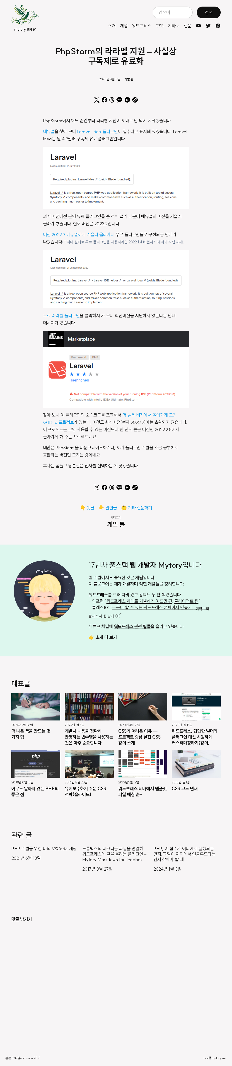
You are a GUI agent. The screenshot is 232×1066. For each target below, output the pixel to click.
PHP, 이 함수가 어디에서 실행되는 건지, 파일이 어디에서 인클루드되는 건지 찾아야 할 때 (184, 854)
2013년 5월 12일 (128, 782)
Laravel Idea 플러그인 (97, 131)
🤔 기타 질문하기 (136, 508)
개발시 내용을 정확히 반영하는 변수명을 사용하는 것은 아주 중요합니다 (89, 737)
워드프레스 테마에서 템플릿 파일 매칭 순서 (142, 791)
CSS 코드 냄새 (185, 788)
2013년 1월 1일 (181, 782)
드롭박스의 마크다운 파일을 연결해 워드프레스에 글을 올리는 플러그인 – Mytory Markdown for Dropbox (114, 854)
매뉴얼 (49, 131)
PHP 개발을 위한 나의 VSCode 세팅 (44, 848)
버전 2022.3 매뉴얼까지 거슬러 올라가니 (79, 234)
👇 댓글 (87, 508)
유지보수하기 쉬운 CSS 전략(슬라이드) (85, 791)
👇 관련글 (108, 508)
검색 (209, 12)
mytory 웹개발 (25, 29)
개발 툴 (128, 79)
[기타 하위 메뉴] (177, 25)
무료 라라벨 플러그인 (61, 315)
